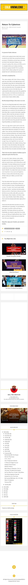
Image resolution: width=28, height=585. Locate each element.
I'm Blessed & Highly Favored (11, 462)
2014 (5, 489)
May (6, 447)
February (7, 453)
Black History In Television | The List (13, 468)
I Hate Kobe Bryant (14, 272)
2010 (5, 494)
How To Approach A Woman (11, 460)
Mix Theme (17, 581)
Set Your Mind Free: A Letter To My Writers (14, 472)
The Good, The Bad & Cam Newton (14, 288)
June (6, 445)
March (6, 451)
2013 (5, 490)
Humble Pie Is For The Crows (11, 476)
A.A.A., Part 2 (8, 458)
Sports (17, 228)
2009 (5, 496)
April (6, 449)
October (7, 437)
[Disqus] (14, 321)
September (7, 439)
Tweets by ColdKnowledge (8, 508)
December (7, 433)
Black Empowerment (9, 228)
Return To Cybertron (9, 480)
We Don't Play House (9, 456)
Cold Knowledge (17, 579)
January (7, 484)
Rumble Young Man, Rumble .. (14, 256)
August (6, 441)
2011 (5, 492)
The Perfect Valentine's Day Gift (12, 474)
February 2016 (8, 482)
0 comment (5, 28)
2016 (5, 432)
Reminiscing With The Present (11, 454)
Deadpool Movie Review (10, 464)
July (6, 443)
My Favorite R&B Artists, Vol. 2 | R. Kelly (14, 478)
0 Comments (18, 27)
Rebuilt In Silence (8, 466)
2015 (5, 487)
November (7, 435)
